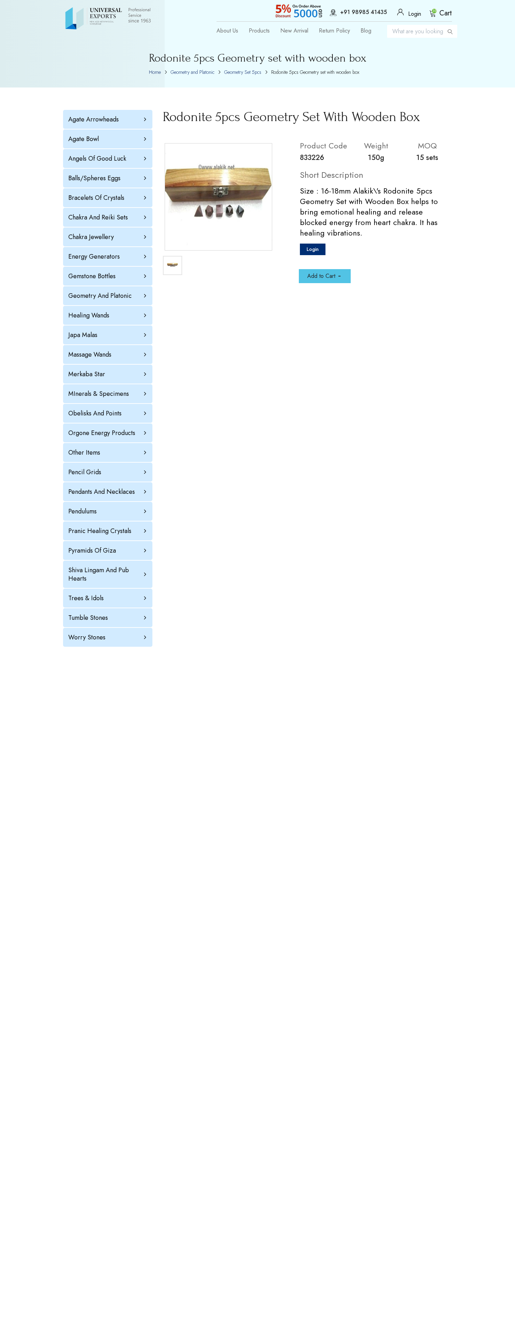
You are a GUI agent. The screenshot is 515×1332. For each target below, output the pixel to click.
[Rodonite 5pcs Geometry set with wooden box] (218, 196)
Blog (365, 31)
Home (155, 72)
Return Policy (334, 31)
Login (313, 249)
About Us (227, 31)
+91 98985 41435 (363, 12)
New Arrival (294, 31)
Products (259, 31)
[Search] (450, 31)
